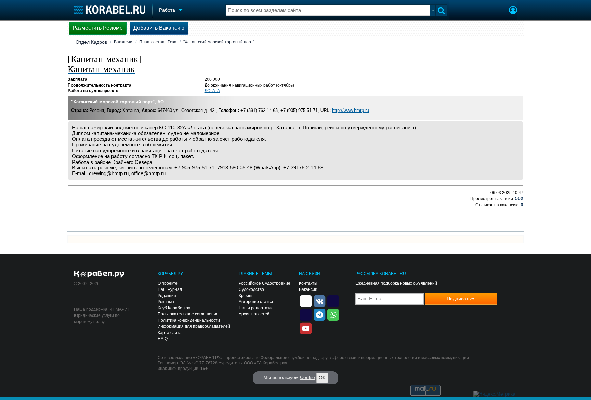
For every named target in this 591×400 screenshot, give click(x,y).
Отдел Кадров (91, 42)
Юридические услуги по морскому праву (97, 318)
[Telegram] (319, 314)
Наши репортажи (256, 308)
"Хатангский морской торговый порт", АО (117, 101)
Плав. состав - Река (157, 42)
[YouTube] (306, 328)
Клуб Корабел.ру (174, 308)
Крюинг (246, 295)
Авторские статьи (256, 301)
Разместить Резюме (98, 28)
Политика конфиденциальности (189, 320)
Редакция (167, 295)
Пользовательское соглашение (188, 314)
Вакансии (123, 42)
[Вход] (513, 11)
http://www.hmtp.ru (350, 110)
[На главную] (109, 9)
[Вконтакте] (319, 300)
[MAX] (306, 314)
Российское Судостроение (264, 283)
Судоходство (251, 289)
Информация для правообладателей (194, 326)
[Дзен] (306, 300)
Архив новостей (254, 314)
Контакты (308, 283)
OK (322, 377)
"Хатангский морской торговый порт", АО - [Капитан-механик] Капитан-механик (222, 42)
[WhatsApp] (333, 314)
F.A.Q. (163, 338)
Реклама (166, 301)
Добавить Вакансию (158, 28)
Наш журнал (170, 289)
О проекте (168, 283)
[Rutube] (333, 300)
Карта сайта (170, 332)
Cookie (307, 377)
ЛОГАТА (212, 90)
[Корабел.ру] (99, 274)
